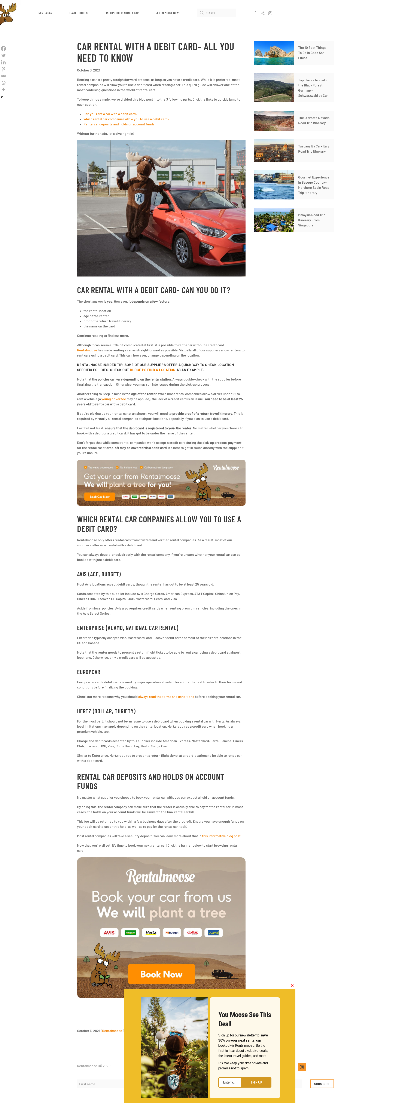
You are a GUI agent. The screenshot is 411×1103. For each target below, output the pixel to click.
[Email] (3, 76)
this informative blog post (221, 836)
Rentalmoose (87, 350)
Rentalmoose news (168, 13)
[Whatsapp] (3, 82)
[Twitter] (3, 55)
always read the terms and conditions (166, 696)
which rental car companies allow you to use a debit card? (126, 119)
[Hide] (1, 97)
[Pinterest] (3, 69)
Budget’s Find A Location (153, 370)
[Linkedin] (3, 62)
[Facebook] (3, 48)
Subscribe (322, 1083)
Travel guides (78, 13)
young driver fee (113, 399)
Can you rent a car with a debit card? (110, 114)
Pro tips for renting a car (121, 13)
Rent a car (45, 13)
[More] (3, 89)
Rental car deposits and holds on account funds (119, 124)
